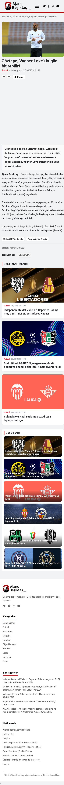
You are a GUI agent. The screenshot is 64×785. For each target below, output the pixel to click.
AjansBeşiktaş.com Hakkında (16, 730)
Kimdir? (6, 648)
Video (5, 653)
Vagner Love (25, 255)
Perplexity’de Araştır (37, 239)
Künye (6, 764)
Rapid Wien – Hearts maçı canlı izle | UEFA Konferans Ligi (29, 701)
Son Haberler (9, 623)
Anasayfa (6, 16)
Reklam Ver (8, 734)
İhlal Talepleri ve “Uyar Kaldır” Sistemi (20, 742)
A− (4, 77)
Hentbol (6, 640)
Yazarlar (7, 657)
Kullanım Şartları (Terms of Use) (18, 755)
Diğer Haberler (9, 644)
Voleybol (7, 636)
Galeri (5, 661)
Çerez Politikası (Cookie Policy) (17, 751)
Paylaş (20, 77)
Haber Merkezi (17, 247)
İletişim (6, 738)
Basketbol (7, 631)
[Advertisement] (32, 112)
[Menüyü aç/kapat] (37, 6)
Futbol (15, 16)
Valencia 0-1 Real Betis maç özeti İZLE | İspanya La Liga (29, 694)
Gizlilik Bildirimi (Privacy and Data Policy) (21, 760)
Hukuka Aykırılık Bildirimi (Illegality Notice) (22, 747)
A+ (9, 77)
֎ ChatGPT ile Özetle (13, 239)
